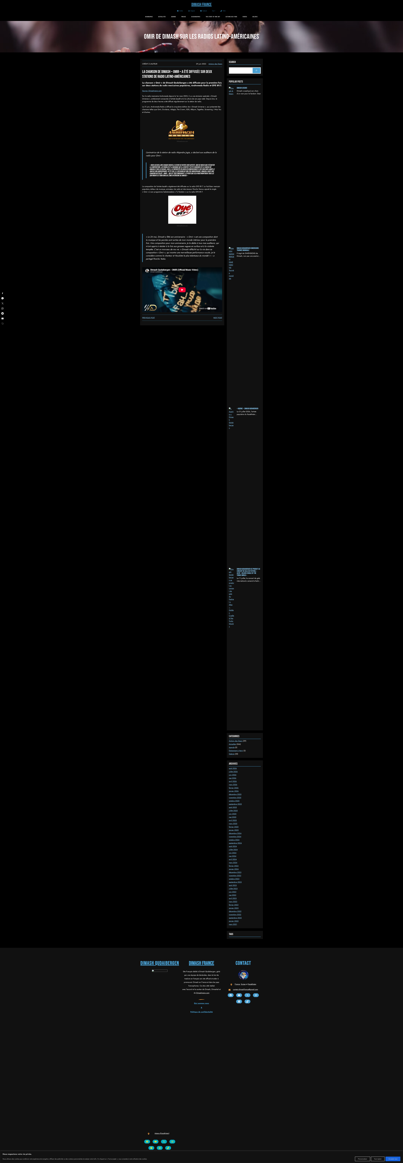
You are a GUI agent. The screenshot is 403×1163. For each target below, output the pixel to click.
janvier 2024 (234, 869)
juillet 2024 (233, 849)
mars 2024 (233, 862)
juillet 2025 (233, 810)
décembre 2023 (235, 872)
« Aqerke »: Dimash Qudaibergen (247, 409)
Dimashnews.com (202, 993)
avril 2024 (233, 859)
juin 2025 (232, 814)
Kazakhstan (252, 984)
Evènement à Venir (236, 750)
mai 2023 (232, 895)
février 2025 (233, 827)
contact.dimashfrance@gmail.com (245, 989)
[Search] (256, 70)
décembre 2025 (235, 794)
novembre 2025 (235, 797)
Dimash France (201, 4)
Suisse (243, 984)
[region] (201, 1157)
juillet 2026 (233, 771)
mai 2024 (232, 856)
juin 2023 (232, 892)
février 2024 (233, 866)
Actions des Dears (215, 64)
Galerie (231, 754)
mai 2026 (232, 778)
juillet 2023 (233, 888)
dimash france (201, 963)
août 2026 (233, 768)
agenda (232, 747)
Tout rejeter (378, 1159)
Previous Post (148, 317)
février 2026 (233, 788)
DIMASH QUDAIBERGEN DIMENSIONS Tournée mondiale (248, 249)
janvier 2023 (233, 908)
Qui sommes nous (201, 1003)
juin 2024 (232, 853)
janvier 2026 (234, 791)
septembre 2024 (235, 843)
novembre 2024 (235, 836)
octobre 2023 (234, 879)
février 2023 (233, 905)
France (237, 984)
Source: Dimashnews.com (152, 91)
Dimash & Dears (242, 88)
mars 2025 (233, 823)
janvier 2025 (234, 830)
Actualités (232, 744)
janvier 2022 (234, 921)
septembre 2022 (235, 918)
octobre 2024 (234, 840)
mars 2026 (233, 784)
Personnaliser (362, 1159)
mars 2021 (233, 924)
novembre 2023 (235, 875)
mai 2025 (232, 817)
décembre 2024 (235, 833)
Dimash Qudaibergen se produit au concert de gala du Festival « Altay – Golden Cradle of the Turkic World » (248, 572)
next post (217, 317)
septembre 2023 (235, 882)
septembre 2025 (235, 804)
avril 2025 (233, 820)
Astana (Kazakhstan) (162, 1133)
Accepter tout (393, 1159)
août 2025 (233, 807)
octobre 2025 (234, 801)
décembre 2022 (235, 911)
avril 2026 (233, 781)
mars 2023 (233, 901)
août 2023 (233, 885)
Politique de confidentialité (201, 1012)
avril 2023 (233, 898)
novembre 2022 (235, 914)
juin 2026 (232, 775)
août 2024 (233, 846)
